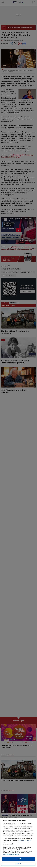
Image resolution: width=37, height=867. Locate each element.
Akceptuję (18, 859)
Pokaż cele (18, 863)
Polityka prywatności (24, 840)
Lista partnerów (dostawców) (11, 854)
